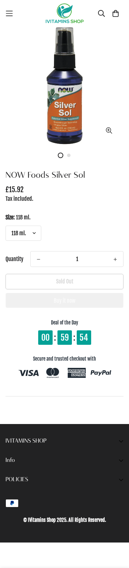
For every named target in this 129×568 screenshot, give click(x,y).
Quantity (14, 259)
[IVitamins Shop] (65, 13)
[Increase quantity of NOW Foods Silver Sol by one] (115, 259)
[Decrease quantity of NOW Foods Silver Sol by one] (38, 259)
